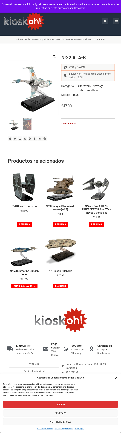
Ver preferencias (60, 421)
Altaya (75, 94)
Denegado (60, 413)
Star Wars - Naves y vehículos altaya (73, 39)
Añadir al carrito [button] (24, 285)
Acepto (60, 404)
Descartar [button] (79, 8)
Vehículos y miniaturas (43, 39)
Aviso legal (79, 429)
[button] (116, 377)
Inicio (19, 39)
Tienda (26, 39)
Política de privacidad (64, 429)
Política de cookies (45, 429)
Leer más (24, 224)
